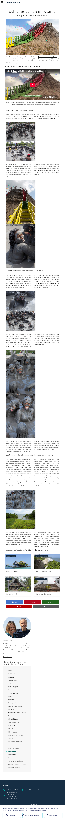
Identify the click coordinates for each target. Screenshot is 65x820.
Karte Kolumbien (14, 767)
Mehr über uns (7, 657)
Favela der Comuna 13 (15, 735)
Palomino (11, 758)
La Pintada (11, 725)
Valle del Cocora (13, 722)
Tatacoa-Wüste (13, 693)
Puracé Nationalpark (15, 706)
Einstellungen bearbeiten (32, 815)
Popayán (11, 709)
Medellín (11, 729)
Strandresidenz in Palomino (42, 283)
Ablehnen (12, 815)
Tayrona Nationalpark (15, 761)
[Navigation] (2, 2)
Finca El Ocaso (13, 719)
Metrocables (12, 732)
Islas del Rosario (13, 748)
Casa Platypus (13, 687)
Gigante (11, 700)
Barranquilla (12, 754)
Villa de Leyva (12, 680)
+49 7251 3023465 (12, 790)
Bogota (10, 670)
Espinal (10, 690)
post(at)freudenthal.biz (32, 790)
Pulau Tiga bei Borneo (20, 285)
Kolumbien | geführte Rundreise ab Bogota (14, 663)
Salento (11, 716)
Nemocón (11, 674)
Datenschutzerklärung (38, 810)
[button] (14, 602)
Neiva (10, 696)
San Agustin (12, 703)
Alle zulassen (53, 815)
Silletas (10, 738)
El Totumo (12, 751)
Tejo (9, 683)
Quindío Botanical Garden (17, 712)
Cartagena (11, 745)
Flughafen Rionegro (15, 742)
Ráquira (11, 677)
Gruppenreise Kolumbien (17, 764)
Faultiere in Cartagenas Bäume (47, 57)
